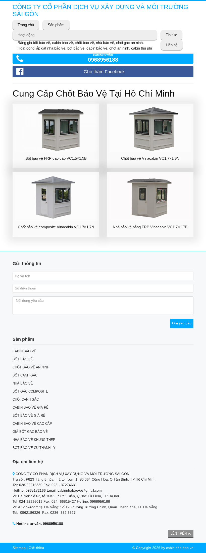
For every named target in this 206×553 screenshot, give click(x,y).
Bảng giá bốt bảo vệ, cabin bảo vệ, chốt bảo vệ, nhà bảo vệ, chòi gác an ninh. (81, 42)
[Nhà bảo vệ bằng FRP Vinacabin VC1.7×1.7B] (150, 198)
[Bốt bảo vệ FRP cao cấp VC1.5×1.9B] (56, 129)
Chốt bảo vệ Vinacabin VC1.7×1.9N (150, 158)
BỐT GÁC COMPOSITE (30, 391)
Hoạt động (26, 35)
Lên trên (179, 533)
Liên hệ (172, 45)
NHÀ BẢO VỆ (23, 383)
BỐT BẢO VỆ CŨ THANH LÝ (34, 448)
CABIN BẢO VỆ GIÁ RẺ (30, 407)
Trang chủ (26, 25)
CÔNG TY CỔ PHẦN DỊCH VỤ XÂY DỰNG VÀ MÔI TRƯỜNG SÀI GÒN (100, 10)
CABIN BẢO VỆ (24, 351)
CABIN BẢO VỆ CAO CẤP (32, 424)
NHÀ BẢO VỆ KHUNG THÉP (34, 440)
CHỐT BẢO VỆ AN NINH (31, 367)
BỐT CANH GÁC (25, 375)
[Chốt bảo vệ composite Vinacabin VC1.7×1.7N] (56, 198)
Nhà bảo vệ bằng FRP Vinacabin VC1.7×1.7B (150, 227)
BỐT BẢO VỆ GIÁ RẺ (29, 415)
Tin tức (171, 35)
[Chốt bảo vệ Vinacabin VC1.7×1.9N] (150, 129)
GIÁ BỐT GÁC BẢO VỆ (30, 432)
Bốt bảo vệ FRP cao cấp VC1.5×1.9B (56, 158)
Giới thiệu (36, 548)
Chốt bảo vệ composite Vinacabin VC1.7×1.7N (56, 227)
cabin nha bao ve (179, 548)
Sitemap (19, 548)
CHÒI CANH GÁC (26, 399)
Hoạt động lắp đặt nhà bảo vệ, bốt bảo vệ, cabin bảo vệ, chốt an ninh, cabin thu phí (85, 48)
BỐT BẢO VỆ (23, 359)
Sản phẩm (56, 25)
